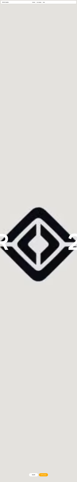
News (44, 2)
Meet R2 (33, 474)
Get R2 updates (43, 474)
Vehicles (33, 2)
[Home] (5, 2)
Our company (39, 2)
